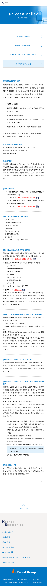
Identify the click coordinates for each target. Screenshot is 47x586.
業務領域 (6, 542)
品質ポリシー (39, 579)
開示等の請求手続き (23, 64)
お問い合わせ (8, 562)
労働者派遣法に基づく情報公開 (16, 557)
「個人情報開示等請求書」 (27, 198)
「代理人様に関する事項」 (23, 259)
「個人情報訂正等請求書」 (27, 206)
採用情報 (6, 552)
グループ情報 (8, 547)
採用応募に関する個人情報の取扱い (23, 54)
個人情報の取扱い (23, 36)
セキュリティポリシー (25, 579)
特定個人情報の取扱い (23, 45)
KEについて (7, 532)
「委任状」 (18, 290)
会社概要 (6, 537)
